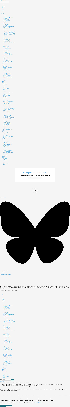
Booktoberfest (5, 35)
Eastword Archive (5, 153)
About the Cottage (5, 132)
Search (1, 379)
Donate (3, 7)
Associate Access (5, 21)
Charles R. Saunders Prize (7, 40)
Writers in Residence (6, 60)
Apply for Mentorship (7, 27)
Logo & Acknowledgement (6, 86)
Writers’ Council (5, 18)
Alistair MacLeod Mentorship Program (8, 26)
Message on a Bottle (6, 44)
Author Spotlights (5, 97)
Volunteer (3, 6)
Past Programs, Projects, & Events (7, 54)
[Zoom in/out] (1, 405)
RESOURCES (4, 68)
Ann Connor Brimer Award (7, 30)
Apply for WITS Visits (6, 125)
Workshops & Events (5, 270)
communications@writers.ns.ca (37, 402)
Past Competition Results (7, 48)
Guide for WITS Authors (7, 52)
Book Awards (4, 104)
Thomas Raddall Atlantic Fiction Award (9, 34)
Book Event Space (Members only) (8, 67)
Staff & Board (4, 87)
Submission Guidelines (7, 39)
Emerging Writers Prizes (6, 38)
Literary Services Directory (6, 146)
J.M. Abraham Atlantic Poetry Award (9, 32)
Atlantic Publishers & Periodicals (7, 69)
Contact (4, 89)
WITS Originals (6, 51)
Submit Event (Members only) (7, 66)
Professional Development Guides (8, 152)
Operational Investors (5, 274)
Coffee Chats (4, 37)
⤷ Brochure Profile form (7, 53)
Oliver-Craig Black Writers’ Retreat (8, 61)
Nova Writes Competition (6, 46)
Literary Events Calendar (6, 145)
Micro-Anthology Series (6, 45)
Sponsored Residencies (6, 59)
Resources (3, 271)
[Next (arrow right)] (4, 406)
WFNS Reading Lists (5, 79)
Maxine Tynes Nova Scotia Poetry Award (9, 33)
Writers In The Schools (6, 49)
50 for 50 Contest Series (6, 24)
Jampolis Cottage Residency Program (8, 118)
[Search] (12, 379)
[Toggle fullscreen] (4, 405)
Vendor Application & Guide (8, 111)
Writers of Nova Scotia (6, 25)
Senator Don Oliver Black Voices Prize (9, 42)
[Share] (7, 405)
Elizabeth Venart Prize (7, 41)
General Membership (6, 16)
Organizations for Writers (6, 76)
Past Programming (5, 62)
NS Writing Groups (5, 74)
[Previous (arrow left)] (1, 406)
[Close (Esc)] (10, 405)
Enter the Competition (7, 47)
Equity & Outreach (5, 160)
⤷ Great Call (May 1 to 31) (6, 19)
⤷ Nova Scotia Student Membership (8, 17)
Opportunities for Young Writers (7, 75)
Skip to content (2, 0)
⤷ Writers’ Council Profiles (6, 20)
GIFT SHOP (3, 81)
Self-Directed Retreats (6, 58)
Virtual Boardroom (6, 88)
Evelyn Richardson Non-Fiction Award (9, 31)
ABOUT (3, 82)
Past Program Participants (7, 28)
